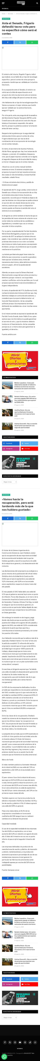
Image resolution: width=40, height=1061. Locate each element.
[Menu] (3, 3)
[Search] (37, 3)
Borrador (6, 18)
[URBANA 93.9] (21, 3)
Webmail (5, 8)
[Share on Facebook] (8, 42)
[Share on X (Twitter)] (20, 42)
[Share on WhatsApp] (32, 42)
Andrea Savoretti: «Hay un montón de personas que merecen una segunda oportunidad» (25, 425)
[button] (4, 1057)
